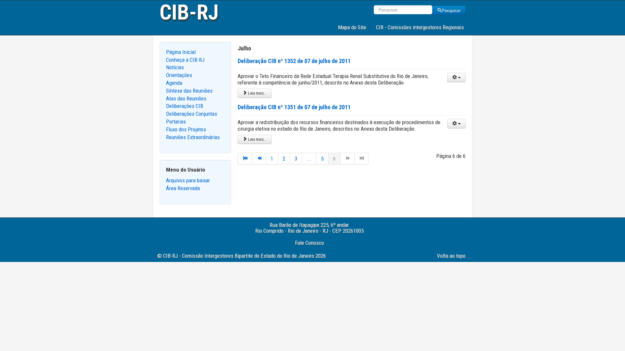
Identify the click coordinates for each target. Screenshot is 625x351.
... (309, 158)
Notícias (175, 67)
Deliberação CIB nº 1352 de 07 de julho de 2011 (294, 61)
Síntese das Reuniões (189, 90)
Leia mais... (257, 93)
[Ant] (259, 158)
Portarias (176, 121)
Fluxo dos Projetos (186, 129)
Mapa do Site (352, 27)
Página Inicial (181, 52)
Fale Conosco (309, 243)
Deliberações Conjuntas (191, 113)
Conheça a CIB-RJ (185, 60)
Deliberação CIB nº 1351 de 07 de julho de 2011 (294, 107)
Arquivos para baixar (188, 180)
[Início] (245, 158)
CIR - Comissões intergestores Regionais (420, 27)
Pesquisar (451, 10)
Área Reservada (183, 188)
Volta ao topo (451, 256)
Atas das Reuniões (186, 98)
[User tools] (456, 77)
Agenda (174, 83)
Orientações (179, 75)
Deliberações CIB (184, 106)
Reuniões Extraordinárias (193, 137)
